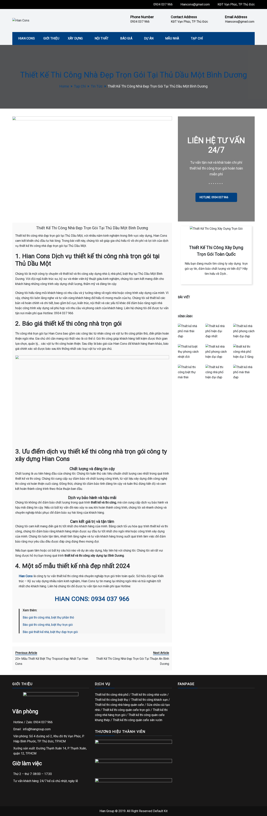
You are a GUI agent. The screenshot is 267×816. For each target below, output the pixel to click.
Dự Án (148, 38)
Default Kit (160, 811)
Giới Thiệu (51, 38)
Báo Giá (126, 38)
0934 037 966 (163, 4)
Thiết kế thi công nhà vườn (149, 694)
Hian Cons (26, 38)
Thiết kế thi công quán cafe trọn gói (126, 710)
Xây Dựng (75, 38)
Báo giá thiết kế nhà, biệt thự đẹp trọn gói (50, 632)
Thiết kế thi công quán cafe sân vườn (137, 720)
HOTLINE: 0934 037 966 (214, 197)
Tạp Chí (197, 38)
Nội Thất (102, 38)
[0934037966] (261, 405)
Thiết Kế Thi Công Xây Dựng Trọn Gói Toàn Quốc (216, 251)
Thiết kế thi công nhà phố (111, 694)
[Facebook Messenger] (261, 417)
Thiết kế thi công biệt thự (111, 700)
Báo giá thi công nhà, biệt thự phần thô (48, 617)
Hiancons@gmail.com (195, 4)
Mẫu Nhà (172, 38)
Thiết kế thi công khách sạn (149, 700)
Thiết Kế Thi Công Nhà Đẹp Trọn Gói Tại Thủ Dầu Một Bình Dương (92, 228)
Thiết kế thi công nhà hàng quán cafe (119, 705)
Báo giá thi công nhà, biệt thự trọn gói (48, 625)
